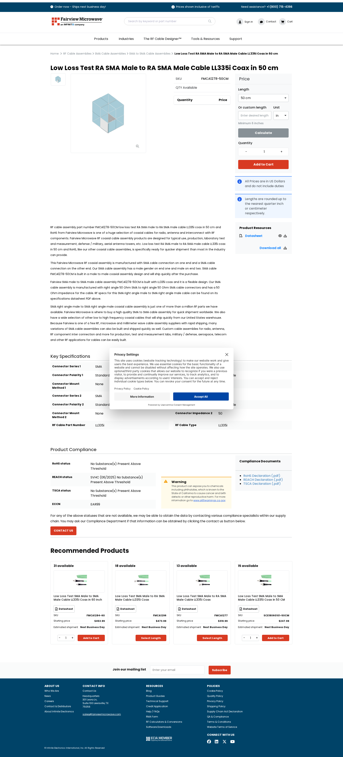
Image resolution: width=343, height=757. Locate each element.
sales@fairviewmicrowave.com (102, 714)
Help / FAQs (153, 711)
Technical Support (157, 701)
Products (101, 39)
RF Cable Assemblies (77, 54)
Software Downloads (158, 727)
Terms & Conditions (219, 721)
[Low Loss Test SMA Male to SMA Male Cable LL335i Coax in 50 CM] (263, 575)
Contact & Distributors (57, 706)
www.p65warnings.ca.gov (209, 500)
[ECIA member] (159, 739)
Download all (271, 248)
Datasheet (253, 236)
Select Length (151, 638)
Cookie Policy (215, 691)
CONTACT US (63, 531)
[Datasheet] (280, 236)
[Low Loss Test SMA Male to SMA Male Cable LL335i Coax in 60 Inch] (79, 575)
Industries (126, 39)
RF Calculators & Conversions (164, 721)
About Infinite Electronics (59, 711)
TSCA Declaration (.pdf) (262, 483)
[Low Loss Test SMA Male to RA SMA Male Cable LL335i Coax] (140, 575)
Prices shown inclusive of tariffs (198, 7)
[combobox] (169, 21)
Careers (49, 701)
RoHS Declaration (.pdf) (261, 475)
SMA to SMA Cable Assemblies (150, 54)
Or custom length (252, 108)
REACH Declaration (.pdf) (263, 479)
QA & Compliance (218, 716)
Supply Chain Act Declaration (225, 711)
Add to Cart (263, 164)
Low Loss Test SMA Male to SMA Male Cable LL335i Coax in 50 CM (261, 598)
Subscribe (219, 670)
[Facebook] (209, 742)
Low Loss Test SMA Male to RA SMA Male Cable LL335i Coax (140, 598)
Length (243, 89)
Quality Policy (215, 696)
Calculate (263, 133)
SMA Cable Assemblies (110, 54)
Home (54, 54)
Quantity (245, 143)
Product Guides (155, 696)
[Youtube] (232, 742)
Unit (276, 108)
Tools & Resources (205, 39)
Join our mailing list (129, 669)
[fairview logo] (77, 21)
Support (235, 39)
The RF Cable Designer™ (162, 39)
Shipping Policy (216, 706)
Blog (149, 691)
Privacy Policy (215, 701)
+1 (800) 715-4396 (279, 7)
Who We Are (51, 691)
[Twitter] (224, 742)
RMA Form (152, 716)
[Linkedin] (217, 742)
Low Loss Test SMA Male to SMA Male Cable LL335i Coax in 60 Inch (78, 598)
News (47, 696)
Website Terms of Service (222, 727)
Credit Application (157, 706)
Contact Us (89, 691)
